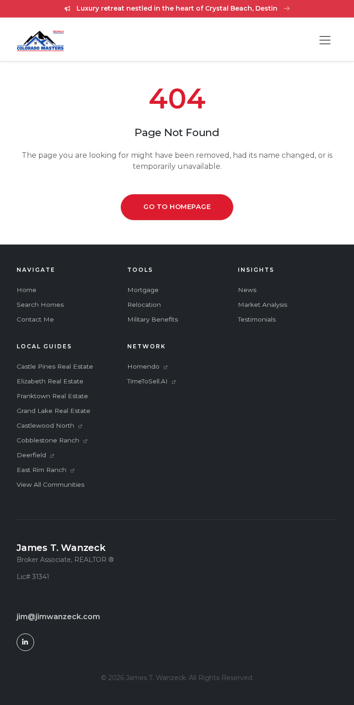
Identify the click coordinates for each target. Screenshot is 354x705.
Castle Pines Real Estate (55, 366)
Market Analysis (262, 304)
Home (26, 289)
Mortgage (143, 289)
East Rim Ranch (42, 469)
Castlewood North (46, 425)
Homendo (144, 366)
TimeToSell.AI (148, 381)
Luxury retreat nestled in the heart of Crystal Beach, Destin (177, 8)
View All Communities (50, 484)
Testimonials (257, 319)
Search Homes (40, 304)
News (247, 289)
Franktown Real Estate (52, 396)
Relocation (144, 304)
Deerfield (32, 455)
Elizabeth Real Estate (50, 381)
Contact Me (35, 319)
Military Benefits (152, 319)
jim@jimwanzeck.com (58, 616)
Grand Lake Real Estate (53, 410)
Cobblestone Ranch (49, 440)
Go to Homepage (177, 207)
